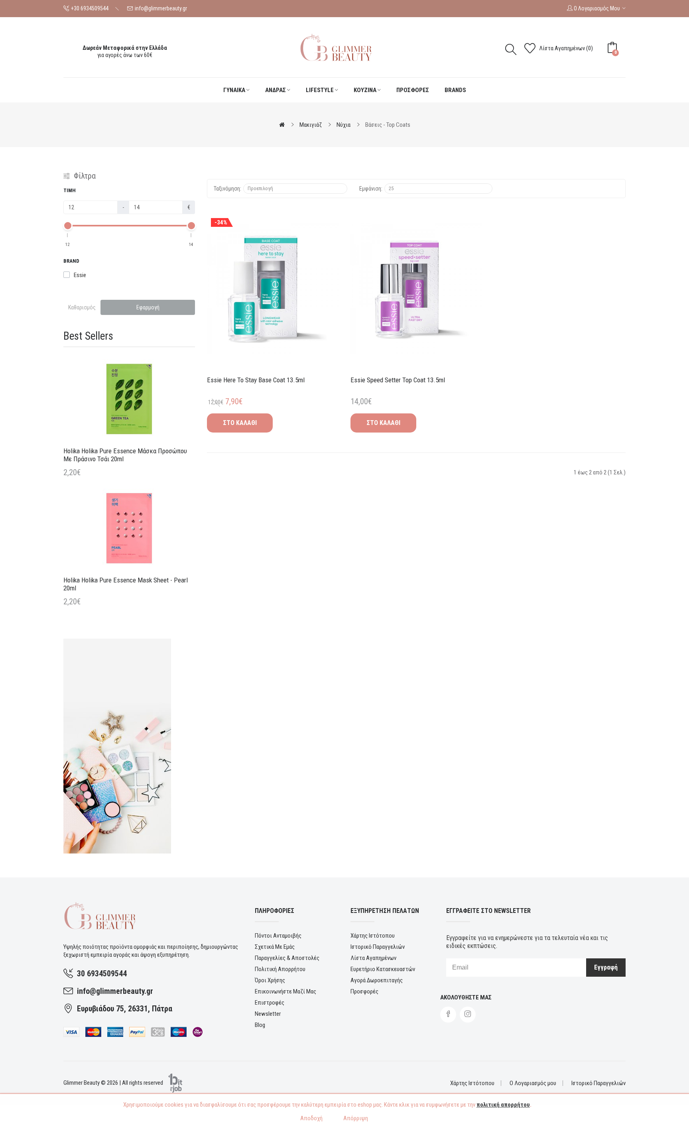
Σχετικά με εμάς (275, 946)
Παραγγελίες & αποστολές (287, 958)
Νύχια (343, 124)
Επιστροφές (269, 1002)
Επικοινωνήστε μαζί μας (285, 991)
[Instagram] (468, 1015)
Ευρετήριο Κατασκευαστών (382, 969)
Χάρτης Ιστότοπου (372, 935)
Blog (260, 1025)
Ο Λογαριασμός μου (533, 1083)
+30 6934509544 (89, 8)
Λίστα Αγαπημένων (373, 958)
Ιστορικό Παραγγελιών (377, 946)
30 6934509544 (102, 973)
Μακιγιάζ (310, 124)
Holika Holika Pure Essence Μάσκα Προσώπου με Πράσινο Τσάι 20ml (125, 455)
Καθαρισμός (82, 307)
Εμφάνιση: (370, 188)
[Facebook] (448, 1015)
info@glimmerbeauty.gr (161, 8)
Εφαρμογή (147, 307)
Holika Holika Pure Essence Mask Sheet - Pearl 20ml (125, 584)
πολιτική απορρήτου (503, 1104)
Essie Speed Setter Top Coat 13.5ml (397, 380)
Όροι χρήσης (270, 980)
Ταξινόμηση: (227, 188)
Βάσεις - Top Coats (387, 124)
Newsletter (268, 1013)
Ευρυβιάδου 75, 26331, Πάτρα (124, 1008)
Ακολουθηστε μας (466, 997)
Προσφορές (364, 991)
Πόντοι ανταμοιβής (278, 935)
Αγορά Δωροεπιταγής (376, 980)
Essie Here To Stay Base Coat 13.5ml (256, 380)
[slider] (68, 225)
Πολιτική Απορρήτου (280, 969)
